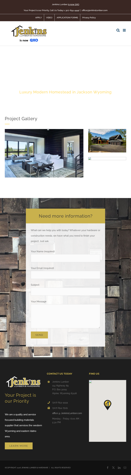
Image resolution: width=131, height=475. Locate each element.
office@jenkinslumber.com (95, 10)
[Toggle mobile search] (118, 30)
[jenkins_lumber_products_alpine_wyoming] (107, 158)
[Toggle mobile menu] (124, 30)
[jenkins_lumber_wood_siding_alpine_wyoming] (44, 130)
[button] (107, 405)
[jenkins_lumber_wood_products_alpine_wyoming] (107, 130)
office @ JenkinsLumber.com (67, 413)
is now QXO (73, 4)
